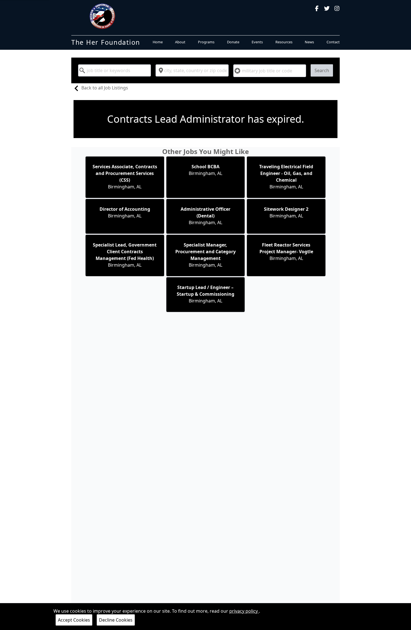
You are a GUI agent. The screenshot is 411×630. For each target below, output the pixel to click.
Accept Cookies (74, 620)
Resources (283, 41)
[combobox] (114, 70)
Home (158, 41)
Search (322, 70)
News (309, 41)
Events (257, 41)
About (180, 41)
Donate (233, 41)
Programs (206, 41)
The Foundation (105, 42)
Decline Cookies (116, 620)
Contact (333, 41)
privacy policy (244, 611)
